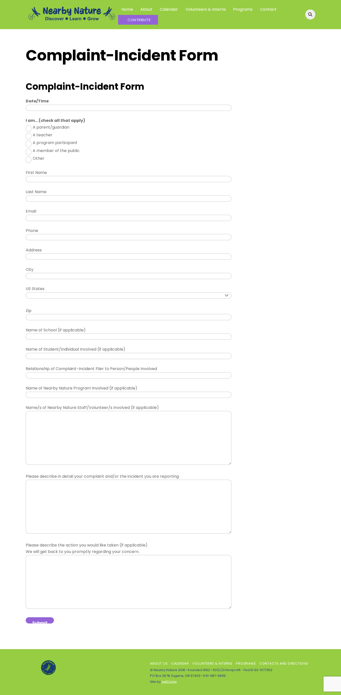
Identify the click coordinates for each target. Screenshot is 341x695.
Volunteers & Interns (205, 9)
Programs (243, 9)
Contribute (139, 19)
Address (34, 250)
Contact (268, 9)
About (146, 9)
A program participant (55, 143)
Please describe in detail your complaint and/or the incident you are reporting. (102, 476)
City (29, 269)
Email (31, 211)
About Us (159, 663)
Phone (32, 230)
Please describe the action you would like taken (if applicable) (87, 545)
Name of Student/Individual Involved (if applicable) (75, 349)
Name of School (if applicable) (56, 330)
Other (38, 158)
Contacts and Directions (283, 663)
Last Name (36, 192)
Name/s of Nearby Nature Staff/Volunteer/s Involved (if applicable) (92, 407)
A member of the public (56, 151)
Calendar (169, 9)
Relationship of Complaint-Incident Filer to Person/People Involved (91, 369)
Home (127, 9)
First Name (36, 172)
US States (35, 289)
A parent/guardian (51, 127)
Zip (28, 310)
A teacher (42, 135)
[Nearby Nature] (72, 21)
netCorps (169, 681)
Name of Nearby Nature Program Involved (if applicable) (81, 388)
